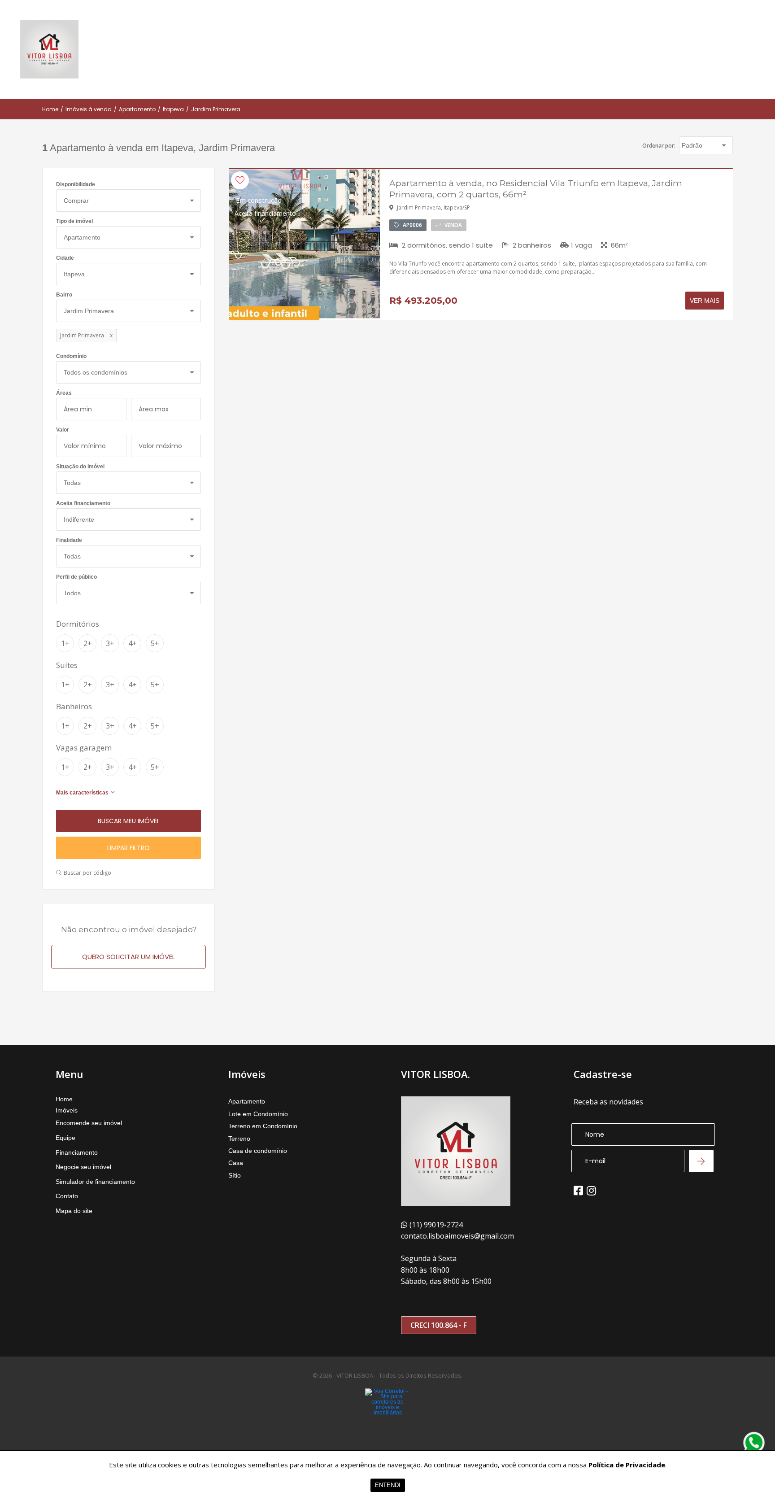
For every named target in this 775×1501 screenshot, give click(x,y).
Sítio (234, 1175)
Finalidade (69, 540)
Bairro (64, 295)
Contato (67, 1196)
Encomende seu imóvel (89, 1122)
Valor (62, 430)
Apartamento (137, 109)
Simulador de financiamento (95, 1181)
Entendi (388, 1485)
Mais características (82, 793)
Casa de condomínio (257, 1150)
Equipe (65, 1137)
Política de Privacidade (626, 1464)
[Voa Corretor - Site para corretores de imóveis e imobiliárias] (387, 1415)
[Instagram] (591, 1190)
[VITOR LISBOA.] (49, 49)
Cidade (65, 258)
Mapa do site (74, 1210)
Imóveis (67, 1110)
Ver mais (704, 300)
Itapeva (173, 109)
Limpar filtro (128, 847)
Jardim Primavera (215, 109)
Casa (235, 1162)
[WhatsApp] (753, 1442)
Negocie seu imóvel (83, 1166)
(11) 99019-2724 (436, 1225)
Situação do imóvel (80, 467)
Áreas (64, 393)
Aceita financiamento (83, 503)
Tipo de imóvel (74, 221)
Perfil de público (76, 577)
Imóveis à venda (88, 109)
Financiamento (77, 1152)
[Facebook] (578, 1190)
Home (50, 109)
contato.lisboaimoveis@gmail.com (457, 1236)
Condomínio (71, 356)
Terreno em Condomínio (262, 1126)
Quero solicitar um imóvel (128, 956)
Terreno (239, 1138)
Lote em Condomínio (258, 1113)
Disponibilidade (75, 185)
